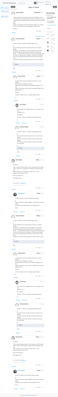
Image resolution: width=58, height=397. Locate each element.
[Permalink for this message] (44, 31)
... (13, 46)
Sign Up (49, 4)
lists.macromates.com (9, 3)
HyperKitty (28, 395)
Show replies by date (40, 36)
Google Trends (14, 9)
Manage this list (40, 3)
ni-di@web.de (23, 183)
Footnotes (54, 9)
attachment (24, 122)
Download (5, 16)
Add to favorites (52, 25)
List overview (5, 7)
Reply (14, 32)
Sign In (48, 1)
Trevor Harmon (21, 193)
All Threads (5, 11)
